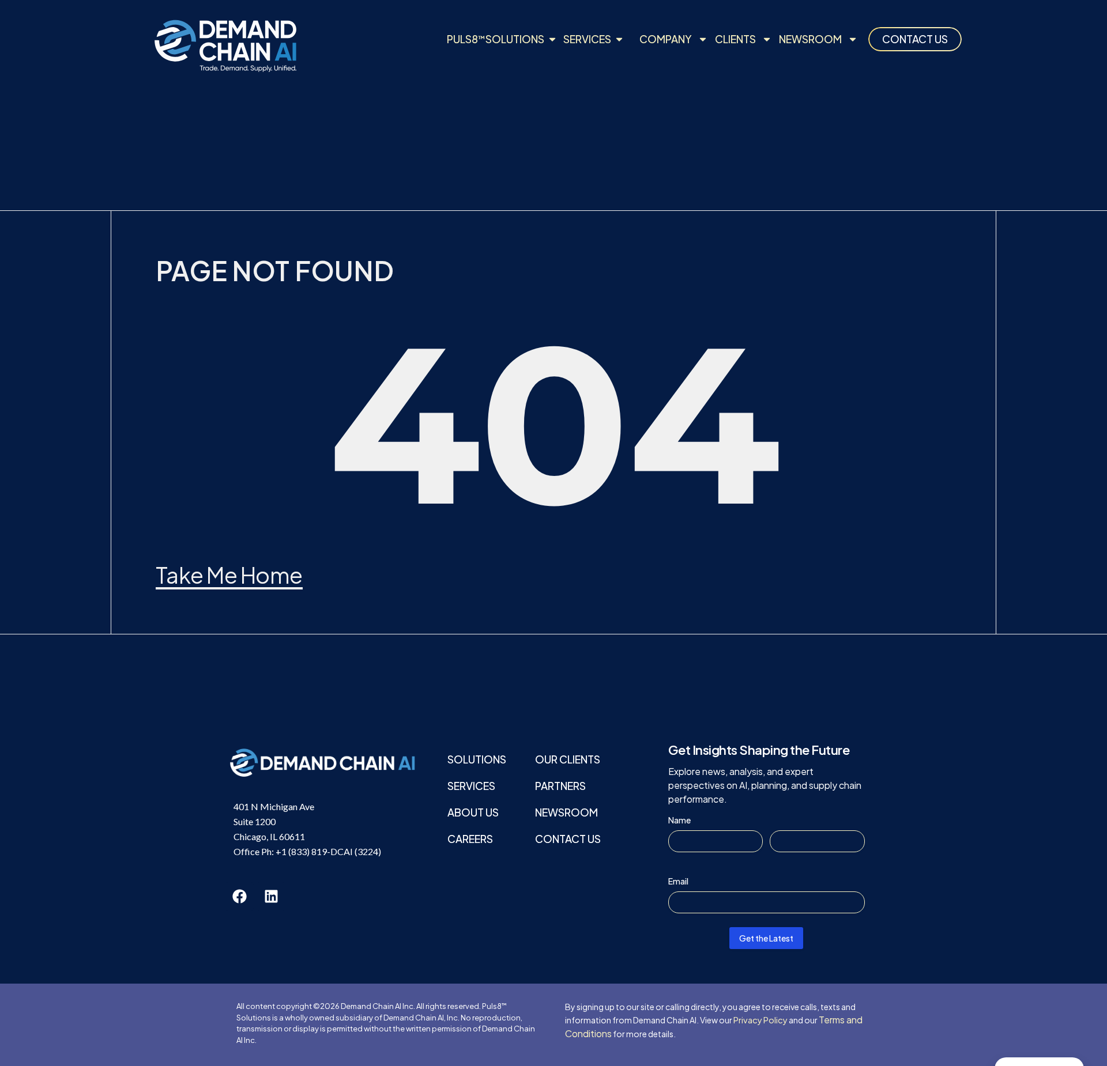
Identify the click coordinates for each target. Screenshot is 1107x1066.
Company (665, 39)
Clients (735, 39)
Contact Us (568, 838)
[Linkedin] (271, 896)
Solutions (476, 759)
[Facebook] (239, 896)
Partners (560, 785)
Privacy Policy (760, 1020)
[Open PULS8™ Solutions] (552, 39)
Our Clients (567, 759)
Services (471, 785)
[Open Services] (619, 39)
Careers (470, 838)
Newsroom (810, 39)
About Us (473, 812)
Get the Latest (766, 938)
